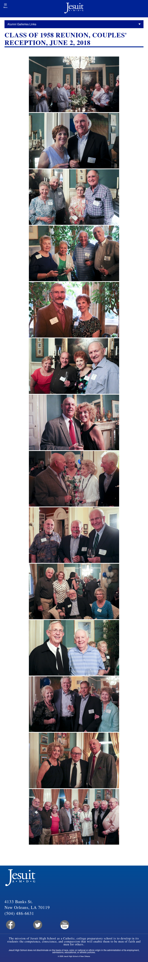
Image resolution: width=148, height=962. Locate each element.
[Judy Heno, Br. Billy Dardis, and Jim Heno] (74, 760)
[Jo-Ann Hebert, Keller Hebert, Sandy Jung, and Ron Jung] (74, 366)
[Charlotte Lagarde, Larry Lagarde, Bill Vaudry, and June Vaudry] (74, 704)
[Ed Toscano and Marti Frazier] (74, 310)
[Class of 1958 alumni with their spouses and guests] (74, 817)
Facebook (10, 925)
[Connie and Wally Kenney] (74, 140)
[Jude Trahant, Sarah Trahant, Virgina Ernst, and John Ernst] (74, 479)
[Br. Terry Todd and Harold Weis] (74, 648)
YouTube (64, 925)
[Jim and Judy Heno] (74, 422)
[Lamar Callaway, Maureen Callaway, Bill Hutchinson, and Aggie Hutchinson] (74, 591)
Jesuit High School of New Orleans (74, 8)
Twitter (37, 925)
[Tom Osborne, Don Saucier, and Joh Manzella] (74, 535)
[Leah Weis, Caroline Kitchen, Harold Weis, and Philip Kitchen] (74, 253)
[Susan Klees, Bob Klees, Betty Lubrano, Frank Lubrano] (74, 197)
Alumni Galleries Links (21, 24)
